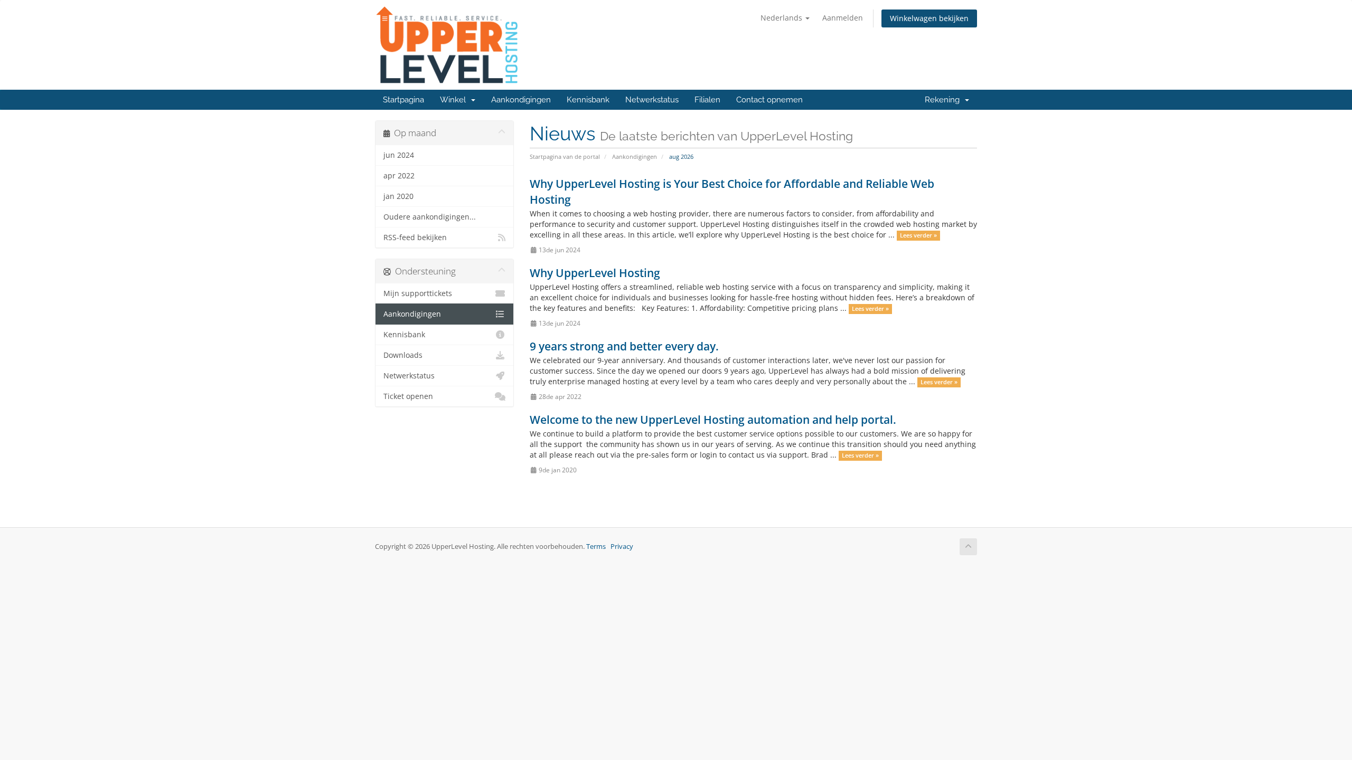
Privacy (622, 546)
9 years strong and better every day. (624, 346)
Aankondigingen (521, 99)
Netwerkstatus (652, 99)
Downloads (402, 355)
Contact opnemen (769, 99)
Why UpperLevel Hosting (595, 272)
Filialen (707, 99)
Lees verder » (918, 235)
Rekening (944, 99)
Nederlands (782, 18)
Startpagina (403, 99)
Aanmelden (842, 18)
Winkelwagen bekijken (929, 18)
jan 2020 (398, 196)
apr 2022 (399, 175)
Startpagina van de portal (565, 156)
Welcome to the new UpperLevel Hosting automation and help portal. (713, 419)
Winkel (455, 99)
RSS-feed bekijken (415, 237)
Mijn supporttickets (417, 293)
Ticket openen (408, 396)
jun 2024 (398, 155)
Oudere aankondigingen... (429, 217)
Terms (596, 546)
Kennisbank (588, 99)
